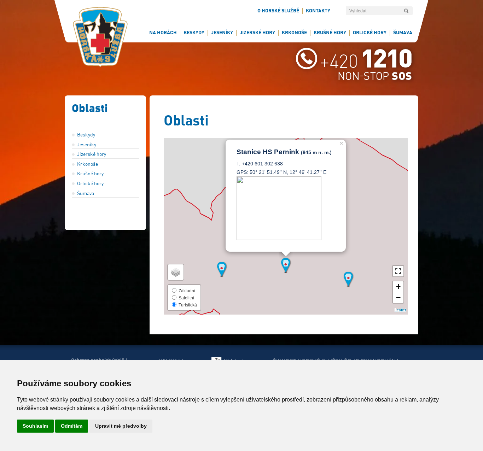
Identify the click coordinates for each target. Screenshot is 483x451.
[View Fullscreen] (398, 271)
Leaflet (400, 310)
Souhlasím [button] (35, 426)
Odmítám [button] (71, 426)
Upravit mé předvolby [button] (121, 426)
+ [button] (398, 286)
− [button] (398, 297)
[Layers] (176, 272)
